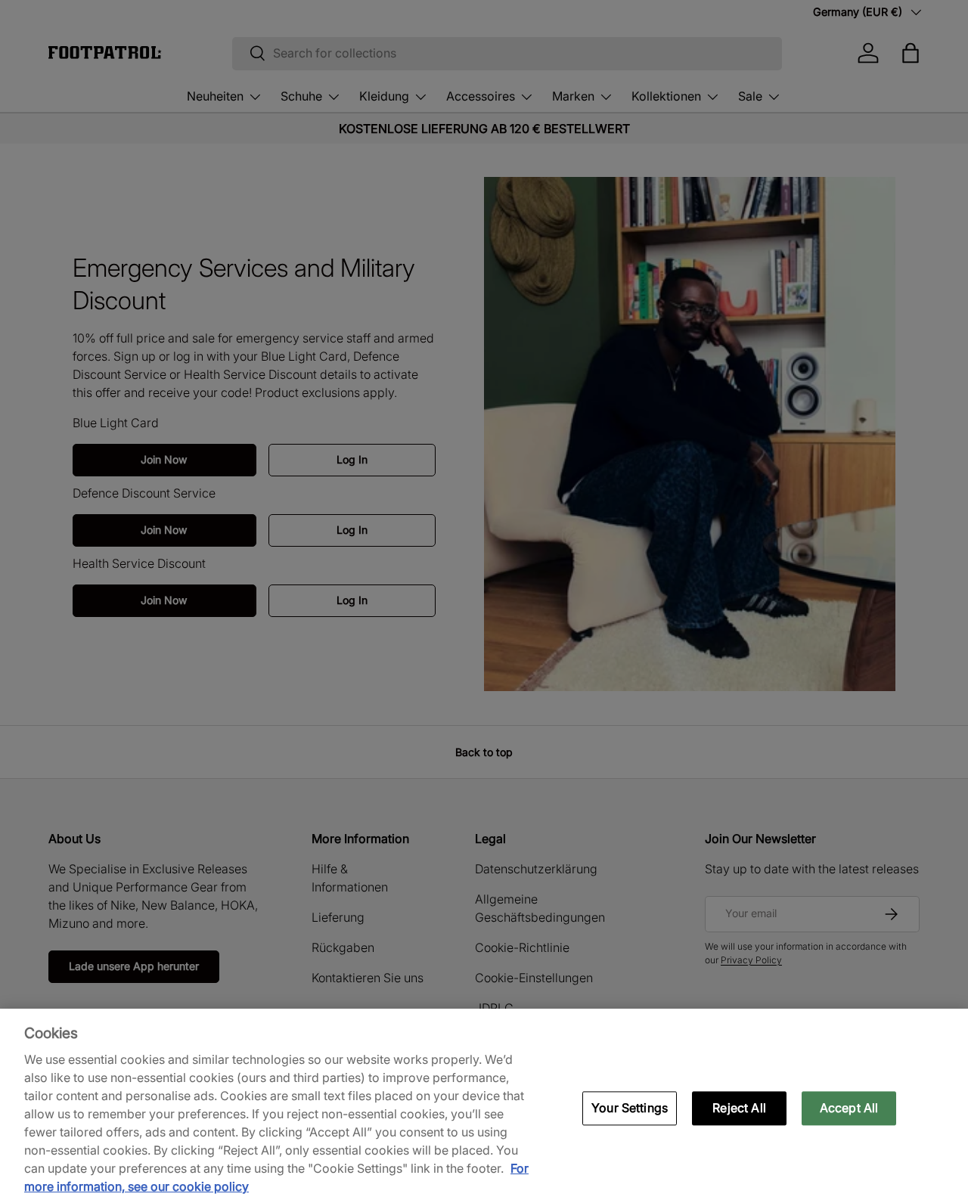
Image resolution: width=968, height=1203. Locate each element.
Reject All (739, 1107)
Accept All (849, 1107)
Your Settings (629, 1107)
